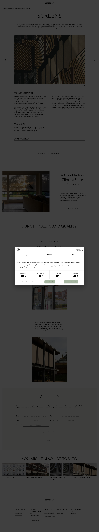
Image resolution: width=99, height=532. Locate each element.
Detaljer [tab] (49, 254)
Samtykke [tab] (26, 255)
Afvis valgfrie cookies (28, 282)
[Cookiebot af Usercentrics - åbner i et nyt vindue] (76, 250)
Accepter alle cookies (71, 282)
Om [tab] (73, 254)
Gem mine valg (49, 282)
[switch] (41, 276)
